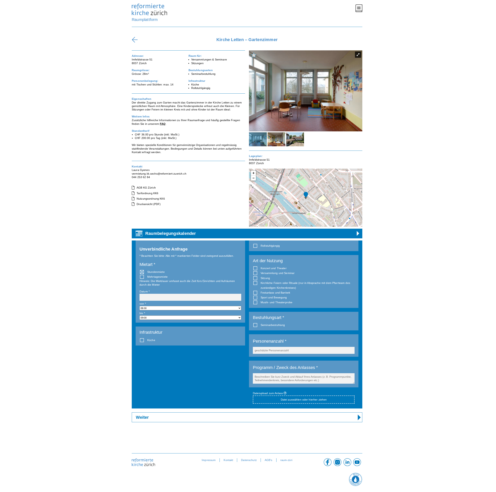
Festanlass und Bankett (275, 292)
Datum (145, 291)
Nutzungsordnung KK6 (151, 198)
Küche (151, 340)
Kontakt (228, 460)
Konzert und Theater (274, 268)
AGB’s (268, 460)
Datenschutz (249, 460)
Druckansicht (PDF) (149, 204)
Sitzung (265, 278)
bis (142, 313)
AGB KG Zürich (146, 187)
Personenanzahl (270, 341)
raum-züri (286, 460)
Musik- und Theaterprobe (276, 302)
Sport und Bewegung (274, 297)
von (143, 303)
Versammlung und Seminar (277, 273)
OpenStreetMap (353, 221)
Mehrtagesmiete (157, 276)
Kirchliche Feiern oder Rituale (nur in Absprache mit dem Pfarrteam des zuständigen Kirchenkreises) (305, 285)
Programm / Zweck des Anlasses (285, 367)
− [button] (253, 178)
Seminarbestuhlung (273, 325)
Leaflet (349, 215)
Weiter (142, 417)
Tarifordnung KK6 (147, 193)
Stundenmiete (156, 271)
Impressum (209, 460)
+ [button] (253, 173)
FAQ (162, 123)
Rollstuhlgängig (271, 245)
